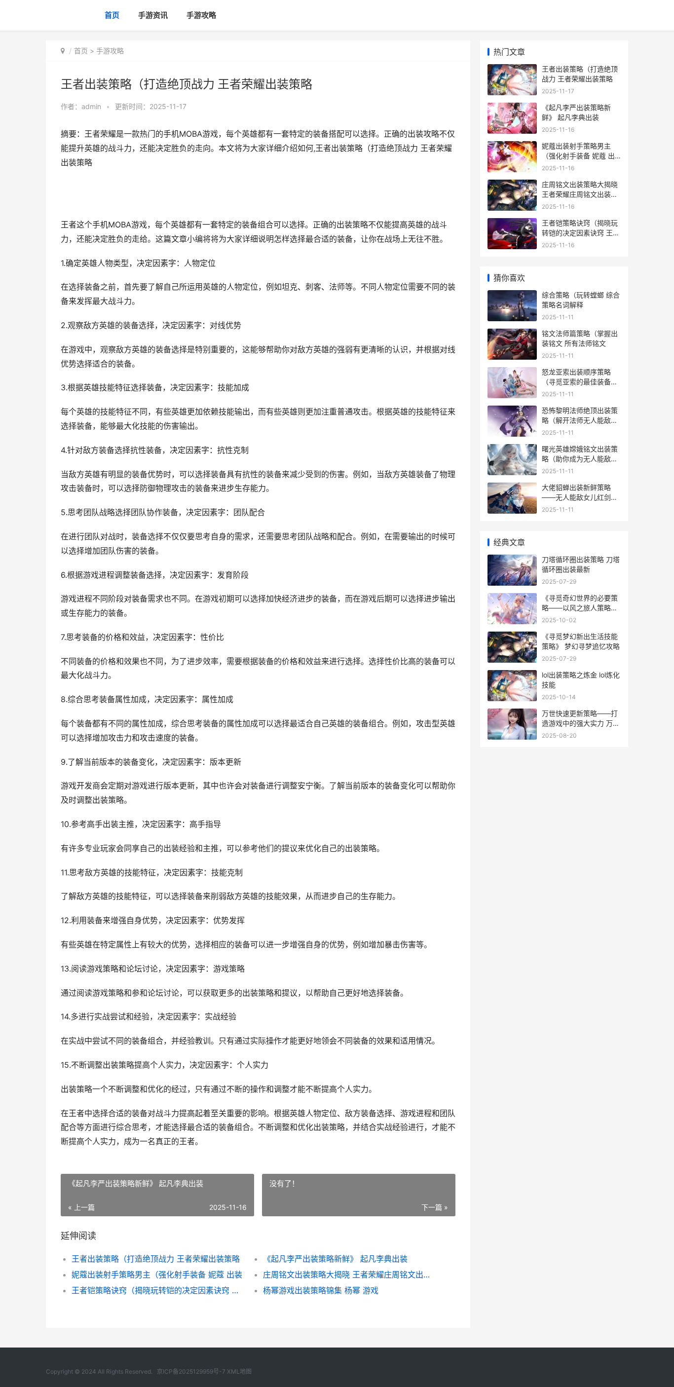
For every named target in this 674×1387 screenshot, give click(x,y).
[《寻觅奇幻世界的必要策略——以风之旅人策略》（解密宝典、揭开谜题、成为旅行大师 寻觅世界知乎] (512, 599)
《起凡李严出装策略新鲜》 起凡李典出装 (335, 1259)
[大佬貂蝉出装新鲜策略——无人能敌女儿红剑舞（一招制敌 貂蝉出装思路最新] (512, 489)
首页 (112, 15)
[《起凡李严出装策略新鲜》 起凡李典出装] (512, 109)
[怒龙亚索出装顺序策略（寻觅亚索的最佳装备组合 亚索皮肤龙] (512, 373)
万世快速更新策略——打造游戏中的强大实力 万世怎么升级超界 (581, 723)
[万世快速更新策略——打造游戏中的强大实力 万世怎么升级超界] (512, 715)
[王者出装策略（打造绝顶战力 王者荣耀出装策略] (512, 70)
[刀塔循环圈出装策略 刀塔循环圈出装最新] (512, 561)
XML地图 (239, 1371)
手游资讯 (153, 15)
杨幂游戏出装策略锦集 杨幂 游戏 (320, 1290)
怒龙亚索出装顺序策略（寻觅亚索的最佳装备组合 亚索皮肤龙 (580, 381)
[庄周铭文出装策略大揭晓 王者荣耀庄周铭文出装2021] (512, 186)
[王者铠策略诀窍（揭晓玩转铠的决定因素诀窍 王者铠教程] (512, 224)
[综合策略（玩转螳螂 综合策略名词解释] (512, 296)
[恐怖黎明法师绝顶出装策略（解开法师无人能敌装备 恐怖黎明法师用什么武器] (512, 412)
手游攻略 (201, 15)
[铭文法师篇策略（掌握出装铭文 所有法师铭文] (512, 335)
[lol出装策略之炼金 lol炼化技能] (512, 676)
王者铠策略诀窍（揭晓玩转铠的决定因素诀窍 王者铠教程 (158, 1290)
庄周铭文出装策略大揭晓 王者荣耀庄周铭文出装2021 (349, 1274)
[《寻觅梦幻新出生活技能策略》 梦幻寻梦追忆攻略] (512, 638)
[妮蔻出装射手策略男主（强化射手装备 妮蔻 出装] (512, 147)
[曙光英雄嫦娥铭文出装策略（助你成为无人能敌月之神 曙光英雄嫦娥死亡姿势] (512, 450)
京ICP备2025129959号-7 (191, 1371)
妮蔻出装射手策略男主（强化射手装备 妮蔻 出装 (157, 1274)
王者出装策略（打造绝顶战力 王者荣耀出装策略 (156, 1259)
